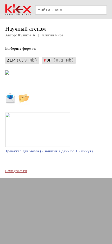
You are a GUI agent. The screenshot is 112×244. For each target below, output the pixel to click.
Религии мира (52, 35)
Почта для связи (16, 171)
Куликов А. (27, 35)
